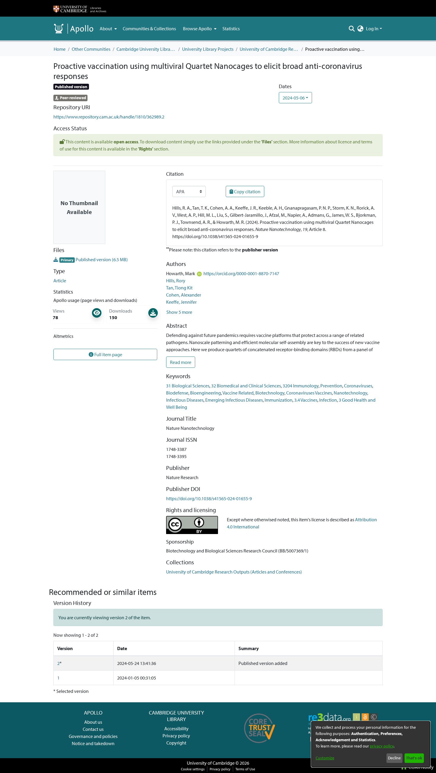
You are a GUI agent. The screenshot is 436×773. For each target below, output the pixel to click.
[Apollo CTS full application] (259, 745)
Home (60, 49)
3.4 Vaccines (305, 400)
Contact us (93, 729)
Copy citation (246, 191)
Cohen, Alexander (183, 295)
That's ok (414, 758)
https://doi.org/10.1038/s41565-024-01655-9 (209, 498)
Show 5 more (179, 312)
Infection (328, 400)
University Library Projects (207, 49)
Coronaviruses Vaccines (309, 393)
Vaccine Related (238, 393)
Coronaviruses (358, 386)
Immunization (278, 400)
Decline (394, 758)
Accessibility (176, 728)
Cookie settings (193, 769)
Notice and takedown (93, 743)
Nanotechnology (350, 393)
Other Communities (91, 49)
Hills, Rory (175, 280)
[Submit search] (352, 28)
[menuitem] (107, 28)
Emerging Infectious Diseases (234, 400)
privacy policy (382, 746)
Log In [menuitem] (372, 28)
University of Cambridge (211, 763)
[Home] (79, 8)
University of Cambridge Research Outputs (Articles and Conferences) (269, 49)
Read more (180, 362)
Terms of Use (245, 769)
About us (93, 722)
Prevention (331, 386)
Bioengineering (205, 393)
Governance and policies (93, 736)
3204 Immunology (301, 386)
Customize (325, 758)
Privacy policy (176, 736)
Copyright (176, 743)
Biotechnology (269, 393)
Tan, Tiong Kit (179, 288)
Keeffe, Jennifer (181, 302)
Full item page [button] (107, 354)
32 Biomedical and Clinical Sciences (246, 386)
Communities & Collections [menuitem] (149, 28)
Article (59, 280)
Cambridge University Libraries (146, 49)
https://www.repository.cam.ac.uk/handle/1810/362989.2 (108, 117)
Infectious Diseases (184, 400)
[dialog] (370, 744)
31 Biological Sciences (187, 386)
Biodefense (177, 393)
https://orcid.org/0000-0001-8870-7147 (241, 273)
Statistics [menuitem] (231, 28)
